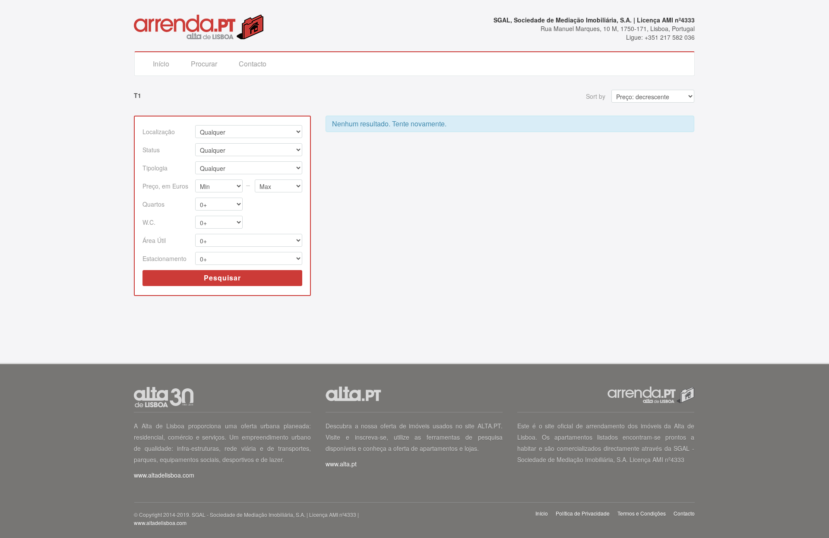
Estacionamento (164, 258)
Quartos (153, 204)
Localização (158, 131)
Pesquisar (222, 278)
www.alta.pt (341, 463)
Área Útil (154, 240)
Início (161, 64)
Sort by (595, 96)
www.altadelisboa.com (164, 475)
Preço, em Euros (165, 186)
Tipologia (155, 168)
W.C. (148, 222)
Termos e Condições (641, 513)
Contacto (252, 64)
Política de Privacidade (583, 513)
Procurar (204, 64)
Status (151, 149)
